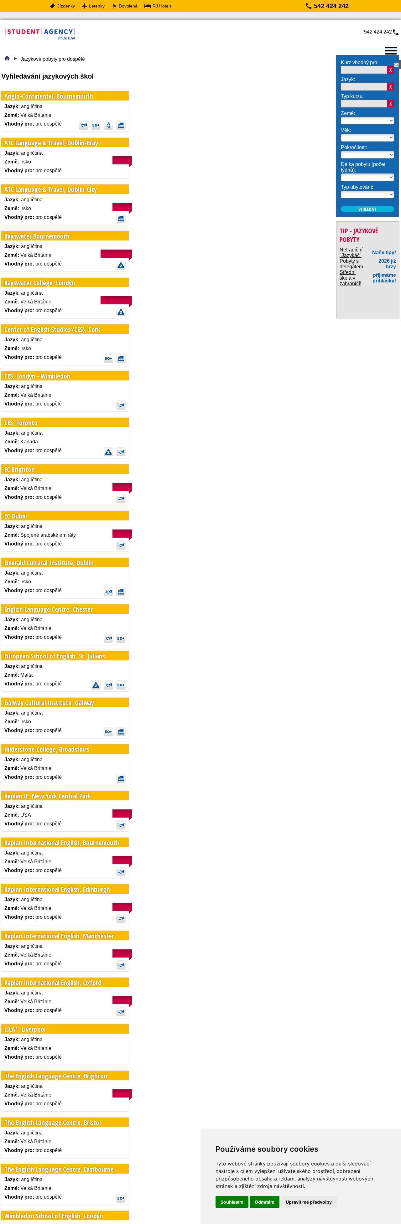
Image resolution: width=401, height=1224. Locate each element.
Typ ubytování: (357, 182)
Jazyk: (348, 79)
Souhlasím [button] (232, 1202)
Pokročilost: (354, 145)
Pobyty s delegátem (351, 262)
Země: (348, 113)
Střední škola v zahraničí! (350, 277)
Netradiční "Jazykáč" (351, 251)
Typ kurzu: (352, 96)
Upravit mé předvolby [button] (309, 1202)
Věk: (346, 129)
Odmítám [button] (264, 1202)
